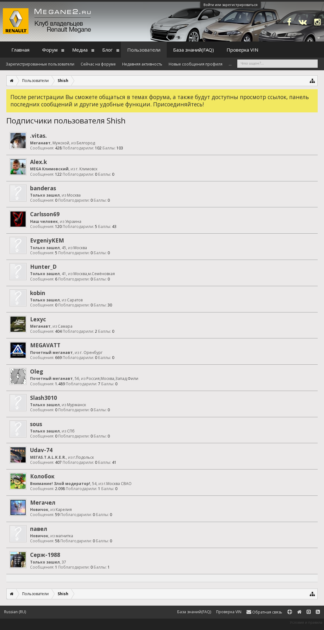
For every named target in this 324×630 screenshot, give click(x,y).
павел (38, 528)
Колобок (42, 476)
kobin (37, 293)
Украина (73, 221)
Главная (20, 50)
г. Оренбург (91, 352)
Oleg (36, 371)
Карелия (64, 509)
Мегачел (42, 502)
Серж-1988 (45, 554)
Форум (50, 50)
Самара (65, 326)
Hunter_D (43, 266)
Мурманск (76, 404)
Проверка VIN (242, 50)
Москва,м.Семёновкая (94, 273)
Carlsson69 (44, 214)
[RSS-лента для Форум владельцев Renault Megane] (317, 612)
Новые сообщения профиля (195, 64)
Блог (107, 50)
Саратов (75, 300)
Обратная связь (266, 612)
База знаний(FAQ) (193, 50)
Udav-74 (41, 450)
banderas (43, 188)
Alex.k (38, 162)
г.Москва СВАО (118, 483)
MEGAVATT (45, 345)
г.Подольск (83, 457)
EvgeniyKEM (47, 240)
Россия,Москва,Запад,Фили (112, 378)
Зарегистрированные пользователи (40, 64)
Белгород (86, 143)
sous (36, 424)
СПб (71, 431)
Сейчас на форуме (98, 64)
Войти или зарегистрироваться (230, 4)
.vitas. (38, 135)
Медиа (80, 50)
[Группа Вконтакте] (303, 21)
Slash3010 (43, 397)
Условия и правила (306, 622)
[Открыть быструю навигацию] (312, 81)
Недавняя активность (142, 64)
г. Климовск (86, 169)
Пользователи (143, 50)
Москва (74, 195)
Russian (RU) (15, 611)
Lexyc (38, 319)
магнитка (64, 536)
